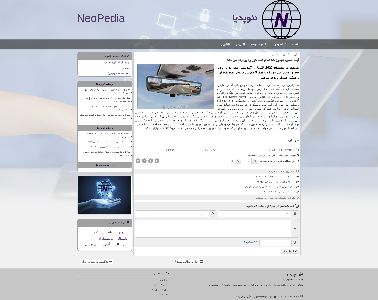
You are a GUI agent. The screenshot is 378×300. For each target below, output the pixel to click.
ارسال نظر (288, 251)
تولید (280, 155)
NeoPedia (101, 18)
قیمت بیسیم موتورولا (119, 73)
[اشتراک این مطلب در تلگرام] (157, 160)
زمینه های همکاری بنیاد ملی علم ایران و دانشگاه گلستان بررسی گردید (108, 135)
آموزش (223, 44)
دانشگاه (122, 238)
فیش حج (126, 67)
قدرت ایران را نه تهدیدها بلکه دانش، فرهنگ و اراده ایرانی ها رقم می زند (106, 108)
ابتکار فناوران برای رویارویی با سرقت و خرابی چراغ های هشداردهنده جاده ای (107, 99)
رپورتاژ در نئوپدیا (160, 289)
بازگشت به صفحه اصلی (95, 261)
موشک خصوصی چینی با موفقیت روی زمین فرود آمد (277, 182)
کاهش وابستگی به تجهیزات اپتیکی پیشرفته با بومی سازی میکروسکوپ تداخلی (107, 91)
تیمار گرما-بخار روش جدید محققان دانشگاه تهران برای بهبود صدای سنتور (106, 153)
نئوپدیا (244, 17)
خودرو (245, 112)
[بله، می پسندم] (254, 161)
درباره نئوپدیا (257, 44)
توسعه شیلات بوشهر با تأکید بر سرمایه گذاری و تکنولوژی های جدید (271, 187)
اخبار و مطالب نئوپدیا (187, 261)
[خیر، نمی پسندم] (238, 161)
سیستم (252, 155)
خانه (294, 44)
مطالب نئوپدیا (162, 294)
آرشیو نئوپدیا (278, 44)
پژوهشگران (105, 238)
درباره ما (164, 280)
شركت (252, 85)
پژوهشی (90, 244)
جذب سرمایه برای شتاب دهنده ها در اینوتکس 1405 (277, 176)
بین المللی (120, 244)
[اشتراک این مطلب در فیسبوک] (150, 160)
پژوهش (239, 44)
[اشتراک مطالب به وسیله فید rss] (138, 160)
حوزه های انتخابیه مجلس (117, 62)
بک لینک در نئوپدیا (159, 285)
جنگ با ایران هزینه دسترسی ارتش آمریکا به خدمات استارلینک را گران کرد (105, 116)
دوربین (262, 155)
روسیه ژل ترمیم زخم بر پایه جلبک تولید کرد (280, 192)
